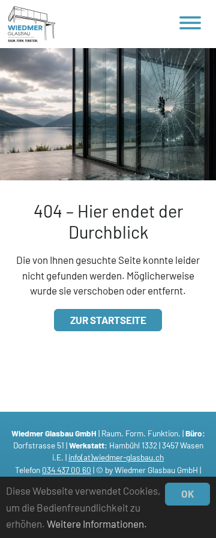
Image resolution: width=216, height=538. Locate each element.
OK (187, 494)
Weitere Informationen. (97, 524)
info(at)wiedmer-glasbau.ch (116, 457)
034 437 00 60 (66, 470)
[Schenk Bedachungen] (32, 24)
